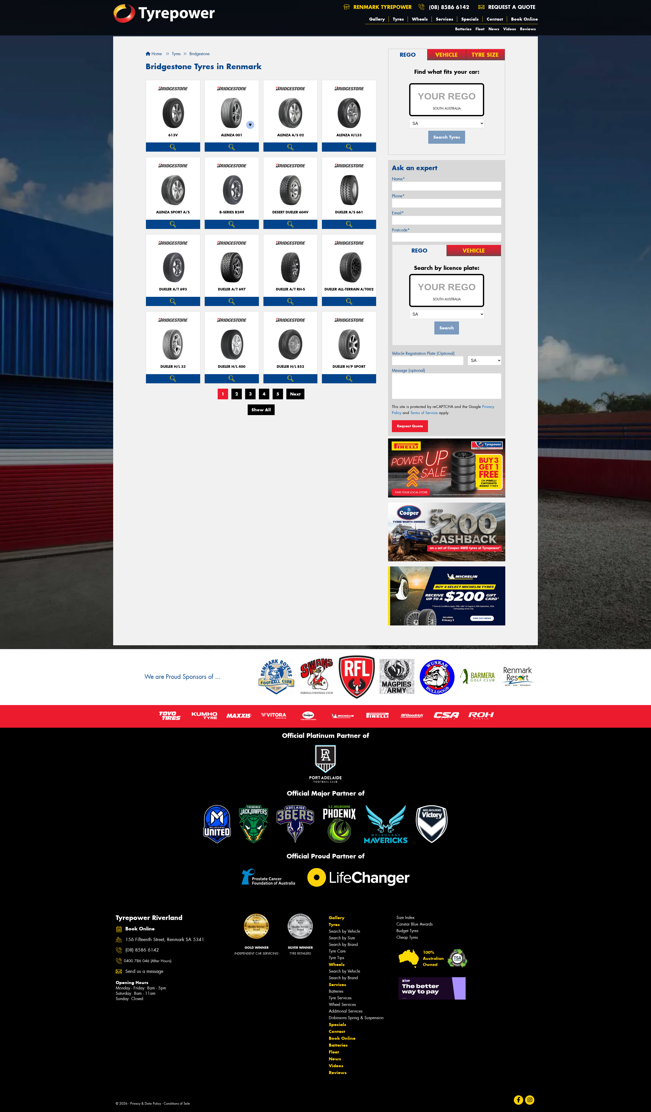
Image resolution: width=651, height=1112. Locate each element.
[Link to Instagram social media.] (530, 1100)
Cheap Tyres (407, 937)
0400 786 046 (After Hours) (147, 960)
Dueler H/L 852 (290, 366)
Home (156, 53)
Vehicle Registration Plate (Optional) (423, 353)
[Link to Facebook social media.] (518, 1100)
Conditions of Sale (177, 1103)
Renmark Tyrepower (382, 7)
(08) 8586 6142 (449, 7)
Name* (398, 179)
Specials (470, 19)
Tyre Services (340, 998)
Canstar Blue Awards (414, 924)
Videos (509, 28)
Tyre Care (337, 951)
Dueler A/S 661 (349, 212)
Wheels (420, 19)
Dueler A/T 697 (232, 289)
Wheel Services (342, 1004)
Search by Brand (343, 944)
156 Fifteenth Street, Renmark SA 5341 (164, 940)
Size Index (405, 917)
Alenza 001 (231, 135)
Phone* (398, 196)
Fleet (480, 28)
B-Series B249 (231, 212)
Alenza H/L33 (349, 135)
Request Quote (410, 426)
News (494, 28)
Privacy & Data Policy (145, 1103)
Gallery (377, 19)
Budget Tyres (407, 930)
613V (173, 135)
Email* (398, 213)
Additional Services (345, 1011)
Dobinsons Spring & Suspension (356, 1017)
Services (444, 19)
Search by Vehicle (344, 931)
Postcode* (401, 230)
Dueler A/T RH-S (290, 289)
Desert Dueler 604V (290, 212)
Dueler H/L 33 (173, 366)
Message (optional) (408, 370)
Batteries (463, 28)
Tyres (398, 19)
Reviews (528, 28)
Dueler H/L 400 (231, 366)
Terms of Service (424, 412)
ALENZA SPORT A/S (173, 212)
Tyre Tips (336, 957)
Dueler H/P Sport (349, 366)
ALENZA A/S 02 (290, 135)
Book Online (524, 19)
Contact (495, 19)
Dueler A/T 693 (173, 289)
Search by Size (342, 938)
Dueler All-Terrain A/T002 (349, 289)
